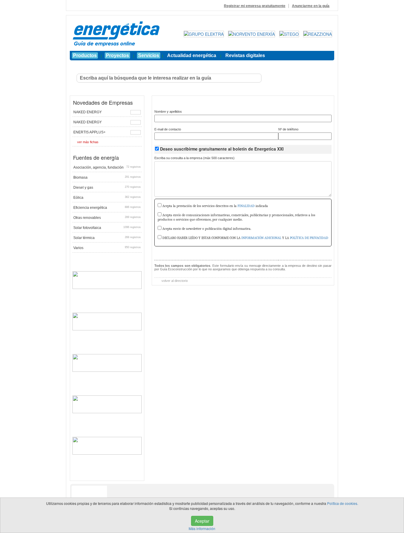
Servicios (148, 55)
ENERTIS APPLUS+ (89, 132)
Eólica (107, 198)
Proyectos (117, 55)
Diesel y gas (107, 187)
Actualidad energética (191, 55)
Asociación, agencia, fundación (107, 167)
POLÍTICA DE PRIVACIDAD (309, 238)
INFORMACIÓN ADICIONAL (261, 238)
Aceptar (202, 521)
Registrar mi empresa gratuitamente (254, 6)
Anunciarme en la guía (310, 6)
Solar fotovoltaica (107, 228)
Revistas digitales (245, 55)
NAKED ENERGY (87, 112)
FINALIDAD (246, 206)
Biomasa (107, 177)
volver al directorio (174, 280)
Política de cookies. (342, 503)
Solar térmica (107, 238)
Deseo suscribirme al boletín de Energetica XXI (222, 149)
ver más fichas (87, 142)
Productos (85, 55)
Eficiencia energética (107, 208)
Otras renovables (107, 218)
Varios (107, 248)
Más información (202, 528)
